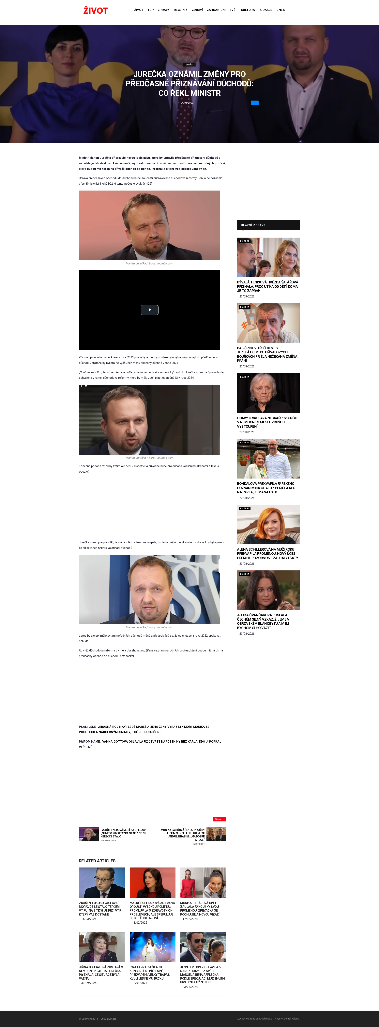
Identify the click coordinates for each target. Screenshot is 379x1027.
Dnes (281, 10)
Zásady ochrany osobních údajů (254, 1018)
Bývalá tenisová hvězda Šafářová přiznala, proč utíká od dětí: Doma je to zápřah (267, 286)
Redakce (266, 10)
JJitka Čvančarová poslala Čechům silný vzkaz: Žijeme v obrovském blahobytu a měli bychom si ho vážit (263, 621)
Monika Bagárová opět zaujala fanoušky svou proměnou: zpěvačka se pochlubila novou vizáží (199, 908)
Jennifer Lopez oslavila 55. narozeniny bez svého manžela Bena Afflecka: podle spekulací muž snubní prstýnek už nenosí (202, 974)
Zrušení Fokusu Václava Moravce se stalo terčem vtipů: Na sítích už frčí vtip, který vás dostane (100, 908)
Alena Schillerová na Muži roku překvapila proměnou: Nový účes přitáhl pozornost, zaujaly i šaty (267, 553)
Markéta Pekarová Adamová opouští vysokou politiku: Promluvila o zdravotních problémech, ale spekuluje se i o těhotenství (152, 910)
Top (150, 10)
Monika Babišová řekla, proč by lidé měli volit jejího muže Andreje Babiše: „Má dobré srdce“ (183, 836)
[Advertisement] (152, 507)
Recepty (181, 10)
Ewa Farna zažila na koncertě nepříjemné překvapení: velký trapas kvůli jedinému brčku (150, 973)
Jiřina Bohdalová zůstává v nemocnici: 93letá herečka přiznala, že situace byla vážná (101, 973)
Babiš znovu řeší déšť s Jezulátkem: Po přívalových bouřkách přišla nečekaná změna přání (267, 354)
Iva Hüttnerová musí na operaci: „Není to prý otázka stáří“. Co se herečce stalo (123, 835)
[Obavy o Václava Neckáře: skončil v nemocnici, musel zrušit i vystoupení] (268, 393)
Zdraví (197, 10)
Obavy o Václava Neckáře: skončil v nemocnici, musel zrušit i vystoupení (267, 422)
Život (138, 10)
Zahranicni (216, 10)
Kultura (248, 10)
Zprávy (164, 10)
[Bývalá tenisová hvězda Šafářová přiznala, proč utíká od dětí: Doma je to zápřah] (268, 257)
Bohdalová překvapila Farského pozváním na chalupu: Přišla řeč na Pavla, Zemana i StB (266, 487)
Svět (233, 10)
